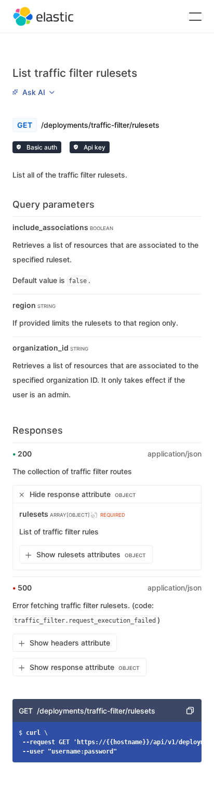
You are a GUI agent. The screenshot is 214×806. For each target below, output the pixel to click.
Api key (93, 147)
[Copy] (190, 710)
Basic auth (41, 147)
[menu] (33, 92)
